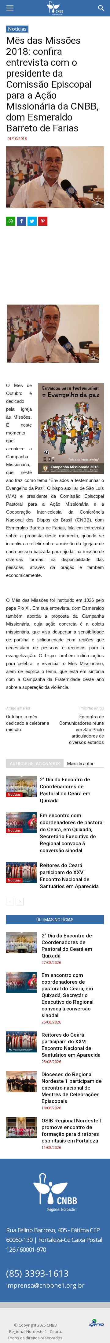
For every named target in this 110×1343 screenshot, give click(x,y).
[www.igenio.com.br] (96, 1325)
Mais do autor (80, 763)
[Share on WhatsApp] (10, 221)
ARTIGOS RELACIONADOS (35, 763)
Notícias (17, 29)
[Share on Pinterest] (42, 221)
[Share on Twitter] (32, 221)
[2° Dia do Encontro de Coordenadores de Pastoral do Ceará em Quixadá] (21, 786)
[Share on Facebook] (21, 221)
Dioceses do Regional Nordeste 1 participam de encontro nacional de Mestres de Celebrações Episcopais (72, 1087)
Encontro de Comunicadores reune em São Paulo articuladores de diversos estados (81, 729)
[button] (101, 8)
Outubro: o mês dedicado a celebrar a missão (27, 723)
